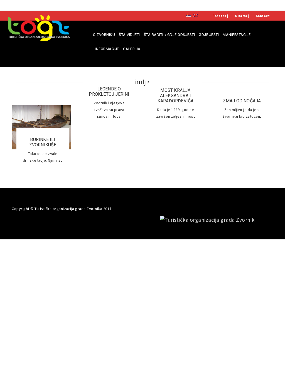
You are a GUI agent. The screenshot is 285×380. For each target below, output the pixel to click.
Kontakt (263, 16)
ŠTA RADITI (153, 35)
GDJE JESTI (209, 35)
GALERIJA (132, 49)
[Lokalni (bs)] (188, 15)
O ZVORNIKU (104, 35)
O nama (241, 16)
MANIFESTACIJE (237, 35)
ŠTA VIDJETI (129, 35)
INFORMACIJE (107, 49)
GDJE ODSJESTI (181, 35)
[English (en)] (195, 15)
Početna (219, 16)
